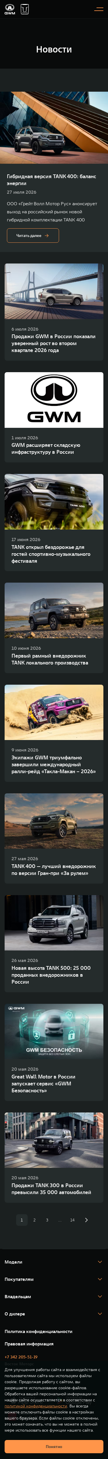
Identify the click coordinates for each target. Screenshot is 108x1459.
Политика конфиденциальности (38, 1331)
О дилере (15, 1314)
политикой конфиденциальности (36, 1406)
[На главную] (10, 9)
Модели (13, 1262)
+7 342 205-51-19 (21, 1357)
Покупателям (19, 1279)
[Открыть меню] (98, 9)
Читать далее (28, 235)
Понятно (54, 1446)
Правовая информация (29, 1344)
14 (72, 1220)
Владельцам (18, 1296)
